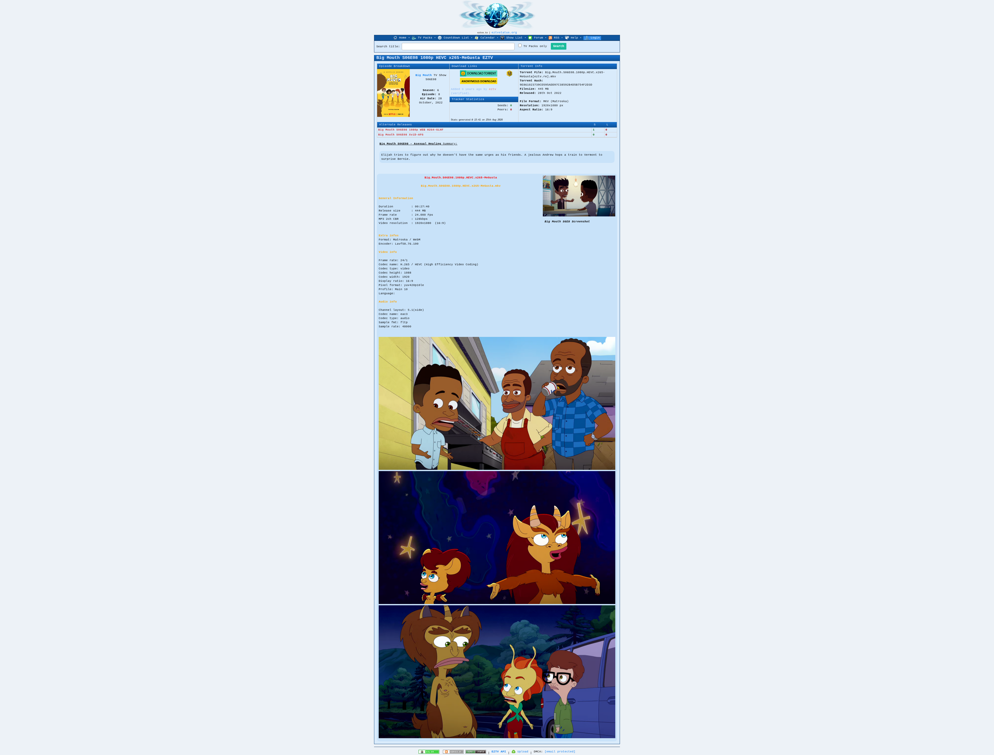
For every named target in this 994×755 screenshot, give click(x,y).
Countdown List (456, 37)
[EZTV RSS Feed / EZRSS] (453, 752)
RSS (556, 37)
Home (402, 37)
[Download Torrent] (478, 75)
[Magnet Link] (509, 75)
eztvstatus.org (504, 32)
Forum (538, 37)
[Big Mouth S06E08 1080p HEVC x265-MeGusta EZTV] (579, 215)
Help (574, 37)
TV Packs (425, 37)
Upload (522, 751)
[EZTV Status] (475, 752)
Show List (514, 37)
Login (595, 37)
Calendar (487, 37)
